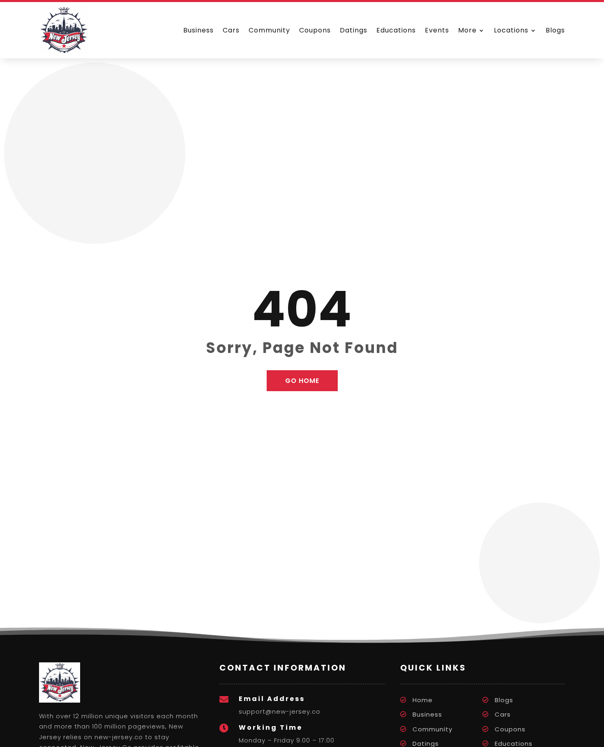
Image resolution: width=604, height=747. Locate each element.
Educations (396, 30)
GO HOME (302, 380)
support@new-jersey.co (279, 711)
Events (437, 30)
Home (423, 700)
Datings (353, 30)
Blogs (555, 30)
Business (198, 30)
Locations (511, 30)
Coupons (315, 30)
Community (269, 30)
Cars (231, 30)
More (467, 30)
